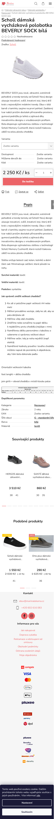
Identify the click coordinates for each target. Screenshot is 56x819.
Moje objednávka (28, 655)
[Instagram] (31, 616)
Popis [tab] (28, 204)
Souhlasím (26, 812)
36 (40, 580)
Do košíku (28, 181)
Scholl (13, 44)
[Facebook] (24, 616)
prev (3, 463)
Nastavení (27, 802)
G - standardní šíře (44, 417)
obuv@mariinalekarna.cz (31, 601)
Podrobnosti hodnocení (13, 40)
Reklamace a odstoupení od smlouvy (28, 641)
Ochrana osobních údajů (28, 650)
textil (37, 426)
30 (37, 495)
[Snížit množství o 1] (36, 172)
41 (17, 495)
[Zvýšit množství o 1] (51, 172)
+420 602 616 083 (31, 607)
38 (11, 495)
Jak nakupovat (28, 630)
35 (43, 495)
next (53, 463)
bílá (36, 422)
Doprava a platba (28, 634)
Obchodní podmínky (28, 646)
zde (38, 795)
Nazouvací (39, 405)
